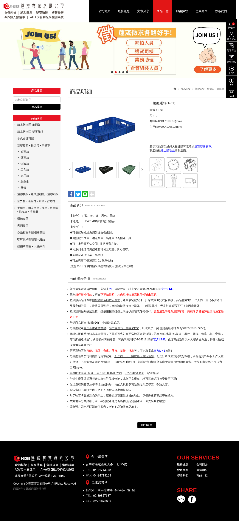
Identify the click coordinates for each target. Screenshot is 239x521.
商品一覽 (202, 475)
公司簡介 (202, 464)
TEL (89, 469)
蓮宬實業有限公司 (34, 11)
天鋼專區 (22, 225)
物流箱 (25, 163)
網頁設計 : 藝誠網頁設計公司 (30, 488)
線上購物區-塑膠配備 (30, 131)
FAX (89, 475)
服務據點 (182, 464)
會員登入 (231, 39)
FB (231, 84)
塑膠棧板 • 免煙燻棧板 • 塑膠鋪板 (37, 194)
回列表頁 (146, 425)
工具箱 (25, 169)
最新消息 (202, 469)
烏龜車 (25, 181)
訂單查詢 (231, 50)
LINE (231, 73)
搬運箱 (25, 151)
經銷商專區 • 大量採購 (31, 246)
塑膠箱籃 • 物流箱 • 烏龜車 (33, 145)
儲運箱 (25, 157)
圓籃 (23, 187)
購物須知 (231, 62)
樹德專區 (22, 218)
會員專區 (182, 469)
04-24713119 (102, 469)
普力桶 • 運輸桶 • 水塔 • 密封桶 (36, 201)
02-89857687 (102, 495)
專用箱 (25, 175)
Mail (231, 96)
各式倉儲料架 (25, 138)
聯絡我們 (182, 475)
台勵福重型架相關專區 (31, 232)
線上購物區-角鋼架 (29, 124)
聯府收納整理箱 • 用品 (31, 239)
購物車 (231, 26)
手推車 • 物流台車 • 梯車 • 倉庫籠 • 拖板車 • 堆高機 (37, 209)
